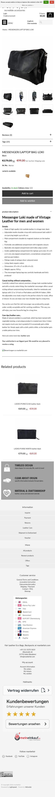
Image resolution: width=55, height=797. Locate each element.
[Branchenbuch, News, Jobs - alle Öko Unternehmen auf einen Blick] (6, 776)
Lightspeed (13, 787)
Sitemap (27, 591)
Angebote (30, 21)
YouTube (21, 756)
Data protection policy (28, 584)
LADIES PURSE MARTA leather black (27, 449)
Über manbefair (32, 23)
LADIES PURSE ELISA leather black (27, 404)
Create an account (9, 16)
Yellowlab (28, 787)
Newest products (27, 556)
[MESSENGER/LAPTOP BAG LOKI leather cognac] (27, 178)
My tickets (27, 671)
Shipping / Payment (27, 587)
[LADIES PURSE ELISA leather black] (27, 399)
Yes (46, 2)
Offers (27, 561)
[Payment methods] (27, 640)
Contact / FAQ (27, 589)
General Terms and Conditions (27, 580)
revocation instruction (27, 582)
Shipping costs (40, 161)
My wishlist (27, 674)
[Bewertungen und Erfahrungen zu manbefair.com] (14, 350)
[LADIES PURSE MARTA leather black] (27, 444)
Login (5, 14)
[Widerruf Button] (27, 694)
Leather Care (27, 528)
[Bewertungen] (27, 731)
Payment (27, 518)
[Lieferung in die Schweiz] (27, 740)
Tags (27, 566)
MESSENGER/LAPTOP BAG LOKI (21, 30)
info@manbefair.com (27, 657)
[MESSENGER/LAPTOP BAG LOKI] (7, 101)
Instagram (33, 756)
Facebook (9, 756)
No (52, 2)
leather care (25, 336)
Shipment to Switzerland (27, 533)
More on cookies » (28, 5)
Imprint (27, 513)
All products (27, 551)
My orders (27, 669)
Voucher (28, 538)
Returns (27, 523)
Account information (27, 667)
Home (4, 30)
